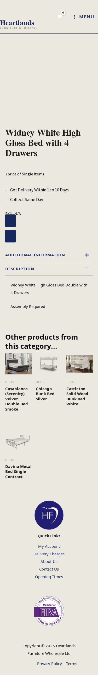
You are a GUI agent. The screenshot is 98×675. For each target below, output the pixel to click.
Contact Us (49, 569)
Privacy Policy (49, 663)
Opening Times (49, 576)
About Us (49, 561)
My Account (49, 546)
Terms (71, 663)
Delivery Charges (49, 553)
